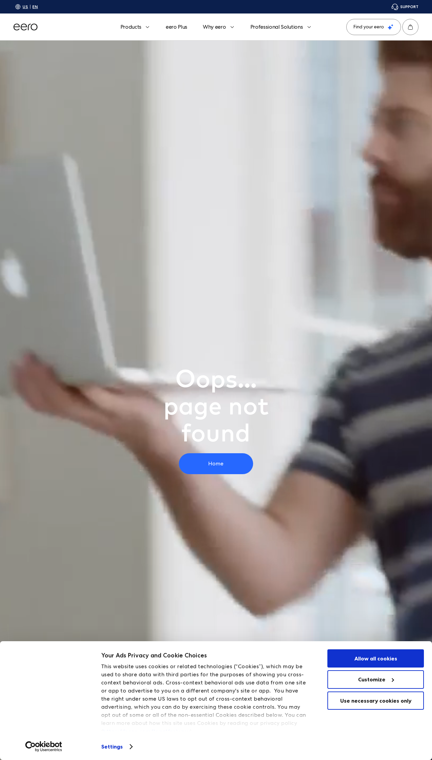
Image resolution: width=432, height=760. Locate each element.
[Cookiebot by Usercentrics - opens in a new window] (43, 746)
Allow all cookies (375, 658)
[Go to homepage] (25, 27)
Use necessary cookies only (375, 700)
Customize (371, 679)
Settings (112, 746)
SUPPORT (409, 6)
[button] (410, 27)
